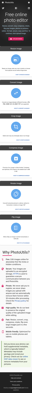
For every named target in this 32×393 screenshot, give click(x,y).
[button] (29, 2)
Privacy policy (20, 301)
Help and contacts (16, 378)
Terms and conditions (16, 381)
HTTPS (16, 274)
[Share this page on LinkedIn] (29, 8)
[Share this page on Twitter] (3, 8)
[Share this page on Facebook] (16, 8)
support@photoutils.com (17, 388)
